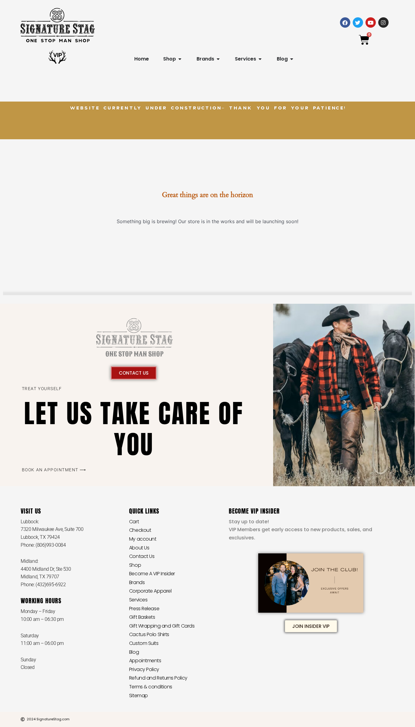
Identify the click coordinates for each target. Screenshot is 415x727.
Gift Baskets (142, 617)
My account (142, 538)
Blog (134, 652)
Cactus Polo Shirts (149, 634)
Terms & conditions (150, 686)
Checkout (140, 530)
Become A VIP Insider (152, 573)
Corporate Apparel (150, 590)
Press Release (144, 608)
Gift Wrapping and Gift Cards (161, 625)
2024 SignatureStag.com (48, 719)
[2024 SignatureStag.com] (23, 719)
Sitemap (138, 695)
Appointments (145, 660)
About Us (139, 547)
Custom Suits (144, 643)
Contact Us (142, 556)
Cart (134, 521)
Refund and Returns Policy (158, 677)
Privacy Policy (144, 669)
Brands (137, 582)
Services (138, 599)
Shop (135, 565)
